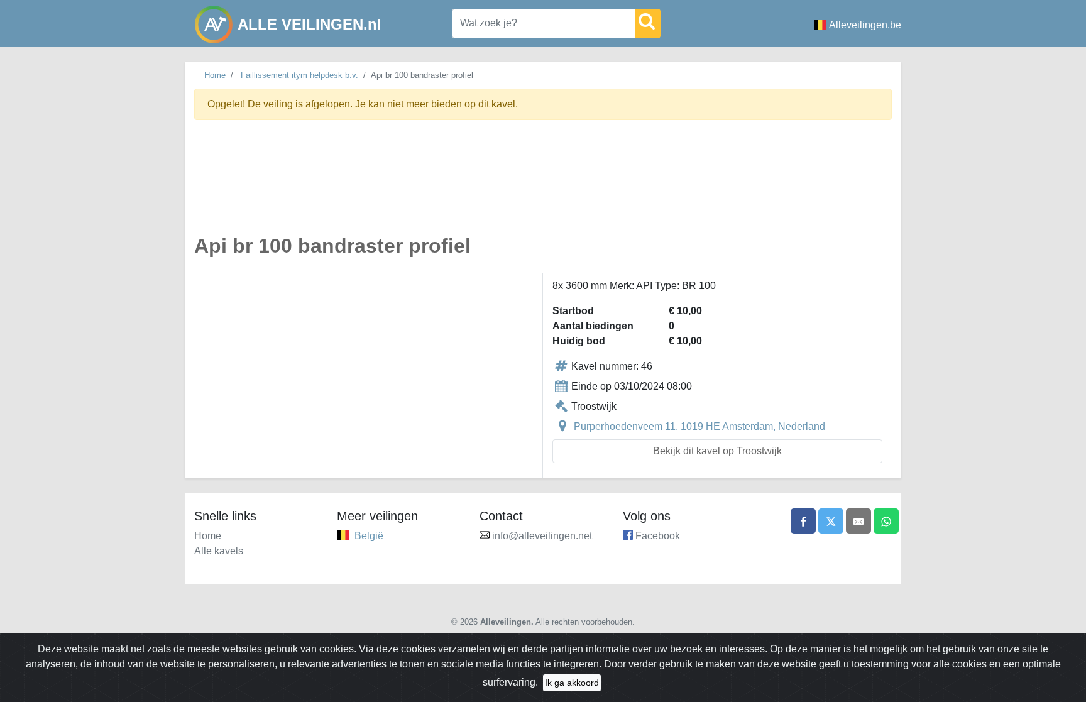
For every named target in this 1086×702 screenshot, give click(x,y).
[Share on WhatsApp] (886, 521)
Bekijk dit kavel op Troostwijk (717, 451)
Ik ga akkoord (572, 682)
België (368, 535)
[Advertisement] (543, 184)
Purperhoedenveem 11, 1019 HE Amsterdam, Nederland (699, 426)
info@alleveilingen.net (542, 535)
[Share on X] (830, 521)
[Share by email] (858, 521)
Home (215, 75)
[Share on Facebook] (803, 521)
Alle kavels (218, 551)
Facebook (657, 535)
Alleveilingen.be (865, 24)
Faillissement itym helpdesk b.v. (299, 75)
